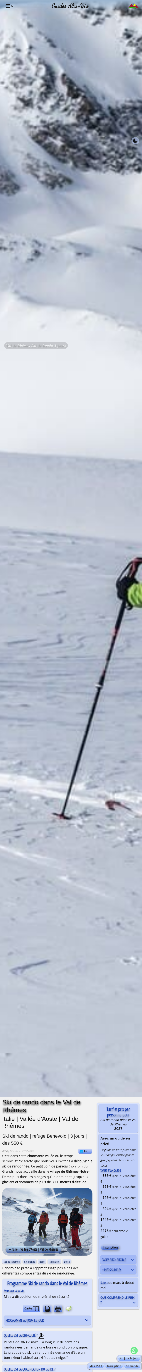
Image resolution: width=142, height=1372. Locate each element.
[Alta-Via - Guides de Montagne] (133, 6)
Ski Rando (29, 1262)
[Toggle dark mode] (135, 140)
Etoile (67, 1262)
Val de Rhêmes (12, 1262)
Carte (28, 1308)
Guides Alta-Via (70, 5)
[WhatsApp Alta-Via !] (134, 1350)
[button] (7, 6)
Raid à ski (54, 1262)
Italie (42, 1262)
